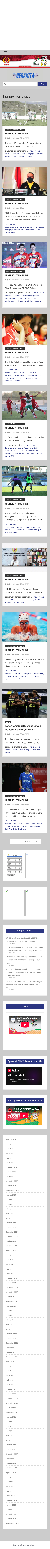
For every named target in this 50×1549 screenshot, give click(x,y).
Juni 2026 (9, 1149)
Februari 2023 (11, 1334)
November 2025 (12, 1181)
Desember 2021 (12, 1399)
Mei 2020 (9, 1486)
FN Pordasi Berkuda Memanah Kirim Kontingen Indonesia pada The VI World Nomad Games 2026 (24, 985)
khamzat (16, 154)
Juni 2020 (9, 1482)
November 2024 (12, 1237)
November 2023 (12, 1292)
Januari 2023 (11, 1338)
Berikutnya (30, 841)
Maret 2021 (10, 1440)
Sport (8, 722)
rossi (14, 156)
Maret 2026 (10, 1163)
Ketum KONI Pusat (12, 600)
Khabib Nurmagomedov (31, 296)
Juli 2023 (9, 1311)
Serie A (20, 301)
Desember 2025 (12, 1176)
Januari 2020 (11, 1505)
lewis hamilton (32, 375)
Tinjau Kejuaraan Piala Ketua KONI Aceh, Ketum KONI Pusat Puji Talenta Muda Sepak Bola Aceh (24, 949)
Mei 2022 (9, 1375)
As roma (17, 296)
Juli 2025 (9, 1200)
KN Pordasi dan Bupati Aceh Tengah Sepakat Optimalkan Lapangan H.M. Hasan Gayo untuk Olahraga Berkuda (24, 972)
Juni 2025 (9, 1204)
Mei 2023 (9, 1320)
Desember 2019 (12, 1509)
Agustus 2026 (11, 1139)
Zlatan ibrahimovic (19, 829)
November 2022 (12, 1348)
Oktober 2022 (11, 1352)
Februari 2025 (11, 1223)
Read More (35, 151)
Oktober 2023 (11, 1297)
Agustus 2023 (11, 1306)
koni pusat (25, 600)
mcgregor (31, 154)
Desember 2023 (12, 1287)
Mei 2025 (9, 1209)
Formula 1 (32, 373)
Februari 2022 (11, 1389)
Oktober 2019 (11, 1519)
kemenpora (30, 230)
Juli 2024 (9, 1255)
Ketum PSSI (9, 527)
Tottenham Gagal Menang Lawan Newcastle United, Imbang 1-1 (23, 727)
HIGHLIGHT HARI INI (16, 133)
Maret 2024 (10, 1274)
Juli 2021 (9, 1422)
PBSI (35, 298)
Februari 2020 (11, 1500)
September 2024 (12, 1246)
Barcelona (8, 448)
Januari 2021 (11, 1449)
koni (23, 154)
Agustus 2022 (11, 1361)
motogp (27, 298)
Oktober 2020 (11, 1463)
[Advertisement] (25, 25)
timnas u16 (21, 530)
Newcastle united (11, 750)
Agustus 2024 (11, 1250)
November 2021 (12, 1403)
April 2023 (9, 1324)
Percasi (20, 378)
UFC (12, 456)
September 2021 (12, 1412)
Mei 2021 (9, 1431)
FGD (20, 227)
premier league (31, 378)
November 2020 (12, 1459)
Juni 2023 (9, 1315)
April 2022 (9, 1380)
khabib (7, 154)
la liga (21, 451)
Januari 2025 (11, 1227)
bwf (15, 824)
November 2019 (12, 1514)
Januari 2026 (11, 1172)
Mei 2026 (9, 1153)
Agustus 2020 (11, 1473)
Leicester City (19, 375)
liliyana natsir (24, 824)
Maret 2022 (10, 1385)
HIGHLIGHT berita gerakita (15, 130)
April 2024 (9, 1269)
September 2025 (12, 1190)
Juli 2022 (9, 1366)
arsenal (7, 373)
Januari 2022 (11, 1394)
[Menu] (5, 52)
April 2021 (9, 1435)
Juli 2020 (9, 1477)
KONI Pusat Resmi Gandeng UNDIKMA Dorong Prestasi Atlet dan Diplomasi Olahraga (24, 939)
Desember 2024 (12, 1232)
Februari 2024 (11, 1278)
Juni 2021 (9, 1426)
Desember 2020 (12, 1454)
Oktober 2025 (11, 1186)
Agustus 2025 (11, 1195)
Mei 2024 (9, 1264)
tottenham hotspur (32, 301)
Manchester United (32, 451)
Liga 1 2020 (36, 600)
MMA (20, 298)
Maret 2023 (10, 1329)
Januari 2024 (11, 1283)
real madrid (30, 453)
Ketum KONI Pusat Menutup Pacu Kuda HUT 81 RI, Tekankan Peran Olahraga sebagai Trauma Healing (24, 960)
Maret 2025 (10, 1218)
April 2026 (9, 1158)
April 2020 (9, 1491)
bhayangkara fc (10, 227)
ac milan (8, 296)
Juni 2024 (9, 1260)
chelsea (18, 448)
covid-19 (23, 373)
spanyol (22, 156)
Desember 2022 (12, 1343)
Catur (15, 373)
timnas (30, 156)
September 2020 (12, 1468)
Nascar (24, 826)
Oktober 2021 (11, 1408)
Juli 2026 (9, 1144)
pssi (39, 527)
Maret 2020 (10, 1496)
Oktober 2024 (11, 1241)
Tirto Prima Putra (12, 138)
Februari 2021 (11, 1445)
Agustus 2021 (11, 1417)
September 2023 (12, 1301)
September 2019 (12, 1523)
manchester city (26, 676)
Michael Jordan (13, 826)
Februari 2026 (11, 1167)
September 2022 (12, 1357)
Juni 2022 (9, 1371)
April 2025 (9, 1213)
